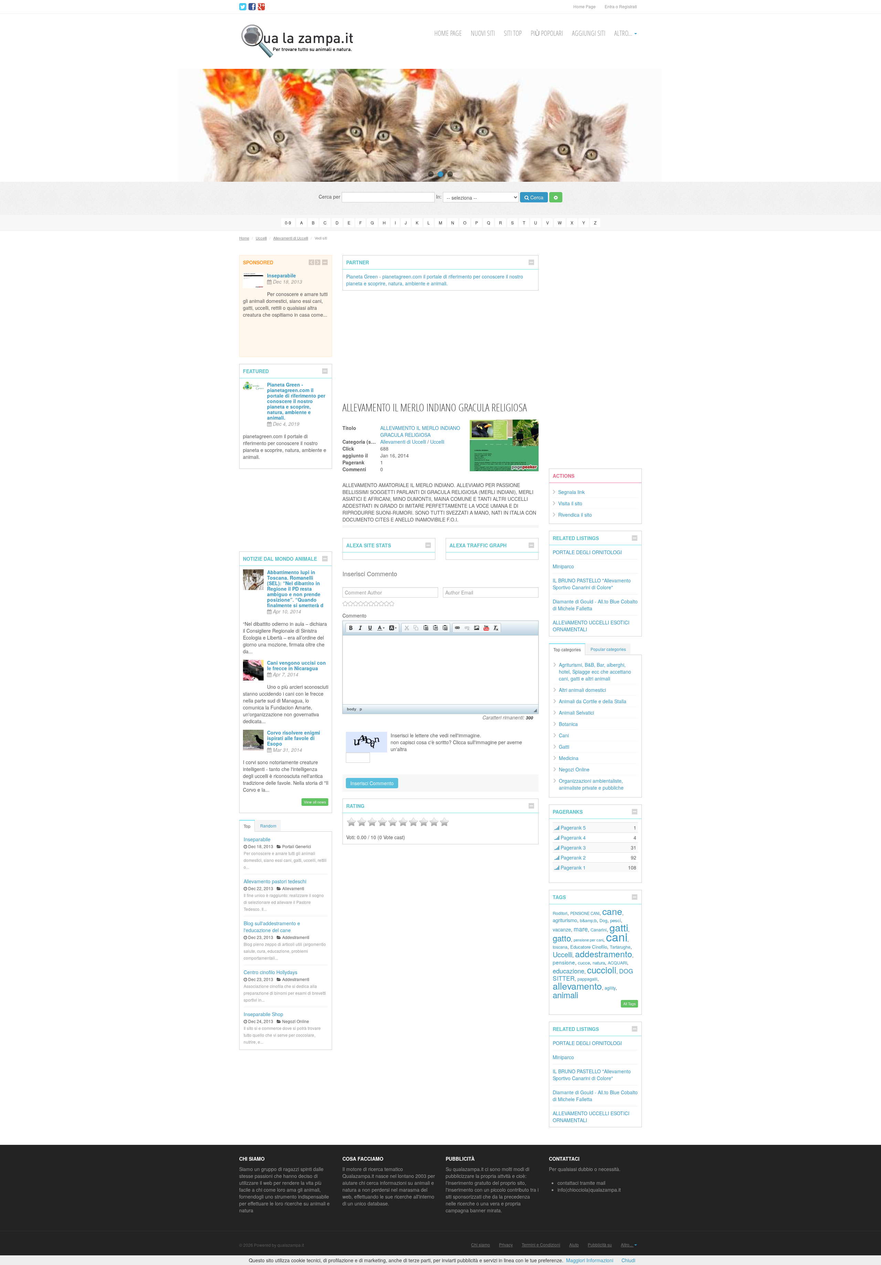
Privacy (506, 1244)
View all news (315, 801)
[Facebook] (252, 7)
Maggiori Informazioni (589, 1260)
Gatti (564, 746)
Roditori (560, 913)
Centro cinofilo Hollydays (270, 972)
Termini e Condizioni (541, 1244)
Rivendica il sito (575, 514)
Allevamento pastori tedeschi (275, 881)
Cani (564, 735)
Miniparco (563, 566)
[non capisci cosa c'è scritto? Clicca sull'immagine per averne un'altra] (366, 742)
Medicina (569, 758)
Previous (18, 125)
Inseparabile (281, 275)
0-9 (288, 222)
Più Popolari (547, 33)
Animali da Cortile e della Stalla (592, 701)
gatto (562, 938)
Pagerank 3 (572, 847)
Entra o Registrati (621, 6)
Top (247, 826)
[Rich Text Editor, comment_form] (440, 669)
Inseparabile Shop (263, 1014)
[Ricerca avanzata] (555, 197)
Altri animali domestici (582, 689)
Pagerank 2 (572, 857)
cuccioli (601, 969)
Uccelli (261, 238)
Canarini (599, 930)
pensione (564, 962)
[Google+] (261, 7)
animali (565, 995)
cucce (584, 962)
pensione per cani (588, 939)
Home (244, 238)
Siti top (513, 33)
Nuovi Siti (483, 33)
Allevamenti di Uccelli (290, 238)
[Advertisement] (440, 345)
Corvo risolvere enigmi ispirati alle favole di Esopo (293, 738)
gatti (618, 927)
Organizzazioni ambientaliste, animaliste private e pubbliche (591, 784)
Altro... (624, 33)
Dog (603, 920)
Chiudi (628, 1260)
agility (610, 988)
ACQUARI (617, 963)
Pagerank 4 (572, 837)
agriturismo (565, 920)
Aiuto (574, 1244)
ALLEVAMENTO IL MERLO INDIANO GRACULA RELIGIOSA (420, 431)
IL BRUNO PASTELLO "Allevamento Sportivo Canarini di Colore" (592, 584)
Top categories (567, 649)
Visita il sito (570, 503)
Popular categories (608, 649)
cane (612, 911)
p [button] (361, 709)
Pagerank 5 (572, 827)
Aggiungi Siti (588, 33)
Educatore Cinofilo (588, 947)
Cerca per (330, 196)
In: (439, 196)
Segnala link (571, 491)
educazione (568, 970)
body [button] (351, 709)
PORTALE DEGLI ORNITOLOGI (587, 552)
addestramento (603, 954)
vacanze (562, 929)
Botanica (568, 723)
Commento (354, 615)
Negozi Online (574, 769)
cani (616, 936)
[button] (350, 627)
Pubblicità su (600, 1244)
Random (268, 826)
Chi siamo (480, 1244)
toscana (560, 947)
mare (581, 929)
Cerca (536, 197)
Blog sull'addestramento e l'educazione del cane (272, 927)
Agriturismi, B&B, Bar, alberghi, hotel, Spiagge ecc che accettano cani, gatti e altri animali (595, 671)
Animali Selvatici (576, 712)
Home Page (584, 6)
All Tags (629, 1003)
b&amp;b (588, 920)
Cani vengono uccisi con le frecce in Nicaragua (296, 665)
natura (599, 962)
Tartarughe (620, 947)
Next (863, 125)
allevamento (577, 985)
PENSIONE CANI (584, 913)
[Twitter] (242, 7)
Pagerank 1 (572, 867)
